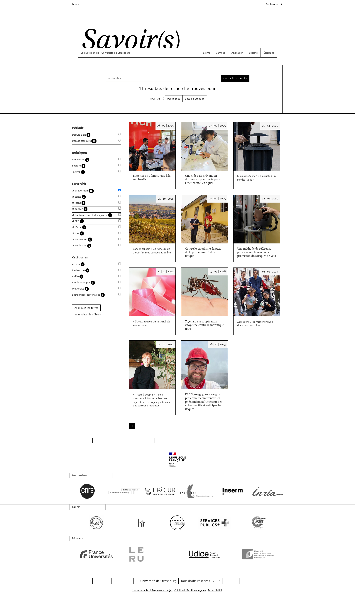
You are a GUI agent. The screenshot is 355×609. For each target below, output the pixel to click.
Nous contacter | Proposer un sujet (152, 590)
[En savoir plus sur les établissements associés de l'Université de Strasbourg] (123, 491)
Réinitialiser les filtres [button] (88, 314)
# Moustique (81, 239)
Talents (206, 52)
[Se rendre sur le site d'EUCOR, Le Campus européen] (195, 491)
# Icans (78, 203)
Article (77, 264)
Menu (75, 4)
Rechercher (274, 4)
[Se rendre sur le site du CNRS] (87, 491)
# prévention (82, 190)
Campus (220, 52)
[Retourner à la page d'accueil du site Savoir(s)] (129, 41)
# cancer (79, 209)
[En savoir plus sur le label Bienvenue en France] (96, 522)
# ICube (78, 227)
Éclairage (268, 52)
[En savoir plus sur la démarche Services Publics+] (213, 523)
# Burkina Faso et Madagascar (91, 215)
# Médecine (81, 245)
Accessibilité (215, 590)
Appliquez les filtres (86, 307)
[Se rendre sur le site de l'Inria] (267, 491)
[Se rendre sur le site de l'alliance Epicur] (159, 491)
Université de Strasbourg (158, 581)
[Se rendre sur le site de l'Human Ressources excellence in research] (141, 522)
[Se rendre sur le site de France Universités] (96, 554)
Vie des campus (83, 282)
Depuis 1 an (80, 135)
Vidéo (77, 276)
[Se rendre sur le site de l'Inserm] (231, 491)
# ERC (77, 221)
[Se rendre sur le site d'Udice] (204, 554)
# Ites (77, 233)
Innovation (237, 52)
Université (79, 288)
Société (253, 52)
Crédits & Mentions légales (190, 590)
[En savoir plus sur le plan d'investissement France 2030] (177, 522)
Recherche (80, 270)
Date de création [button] (194, 98)
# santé (78, 196)
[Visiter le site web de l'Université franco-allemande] (258, 554)
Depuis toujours (83, 141)
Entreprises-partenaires (87, 295)
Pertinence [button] (173, 98)
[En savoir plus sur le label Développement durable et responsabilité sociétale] (258, 522)
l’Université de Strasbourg (115, 52)
